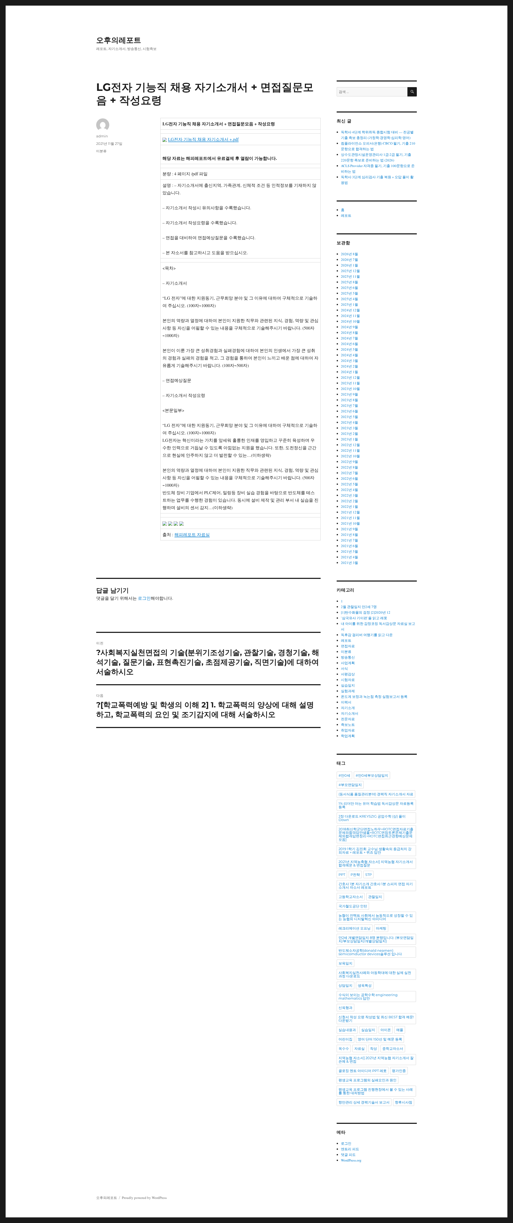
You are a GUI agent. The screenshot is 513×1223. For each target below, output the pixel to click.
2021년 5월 (349, 551)
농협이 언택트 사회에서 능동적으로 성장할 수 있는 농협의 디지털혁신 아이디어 (376, 917)
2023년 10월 (350, 388)
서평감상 (348, 674)
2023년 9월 (349, 394)
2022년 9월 (349, 461)
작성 (373, 1048)
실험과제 (348, 690)
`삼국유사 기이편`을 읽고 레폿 (364, 618)
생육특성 (365, 985)
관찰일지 (375, 897)
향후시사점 (403, 1102)
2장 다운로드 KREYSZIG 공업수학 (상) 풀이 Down (372, 818)
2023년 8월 (349, 399)
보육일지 (345, 963)
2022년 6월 (349, 478)
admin (102, 136)
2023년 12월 (350, 377)
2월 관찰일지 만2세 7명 (359, 606)
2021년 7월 (349, 540)
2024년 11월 (350, 315)
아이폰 (385, 1030)
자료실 (359, 1048)
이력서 (346, 702)
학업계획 (348, 735)
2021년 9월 (349, 529)
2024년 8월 (349, 332)
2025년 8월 (349, 282)
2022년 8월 (349, 467)
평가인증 (399, 1071)
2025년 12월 (350, 270)
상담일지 (345, 985)
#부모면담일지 (350, 785)
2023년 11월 (350, 383)
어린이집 (345, 1039)
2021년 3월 (349, 562)
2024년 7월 (349, 338)
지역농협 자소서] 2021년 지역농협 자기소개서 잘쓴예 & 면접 (376, 1059)
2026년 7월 (349, 259)
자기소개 (348, 707)
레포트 (346, 215)
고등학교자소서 (351, 897)
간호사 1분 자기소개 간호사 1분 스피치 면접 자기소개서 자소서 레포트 (376, 885)
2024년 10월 (350, 321)
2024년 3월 (349, 360)
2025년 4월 (349, 298)
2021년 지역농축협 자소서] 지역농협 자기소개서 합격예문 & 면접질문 (376, 863)
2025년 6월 (349, 287)
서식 (344, 668)
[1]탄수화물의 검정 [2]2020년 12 (365, 612)
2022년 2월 (349, 500)
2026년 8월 (349, 253)
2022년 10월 (350, 456)
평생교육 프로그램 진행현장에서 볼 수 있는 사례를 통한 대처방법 (376, 1091)
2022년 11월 (350, 450)
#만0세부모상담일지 (372, 775)
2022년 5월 (349, 484)
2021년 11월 (350, 517)
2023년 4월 (349, 422)
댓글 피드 (348, 1154)
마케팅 (381, 928)
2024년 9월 (349, 326)
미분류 (101, 151)
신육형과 (345, 1007)
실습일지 (348, 685)
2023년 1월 (349, 439)
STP (368, 874)
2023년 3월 (349, 427)
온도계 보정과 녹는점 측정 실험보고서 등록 (374, 696)
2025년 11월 (350, 276)
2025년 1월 (349, 304)
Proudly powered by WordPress (144, 1197)
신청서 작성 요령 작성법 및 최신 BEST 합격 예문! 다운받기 (376, 1019)
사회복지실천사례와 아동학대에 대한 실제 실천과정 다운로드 (375, 974)
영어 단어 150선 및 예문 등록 (380, 1039)
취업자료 (348, 730)
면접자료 (348, 646)
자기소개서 (349, 713)
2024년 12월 (350, 310)
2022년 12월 (350, 444)
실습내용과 (347, 1030)
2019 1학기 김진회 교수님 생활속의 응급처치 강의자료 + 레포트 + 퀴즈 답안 (375, 850)
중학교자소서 (392, 1048)
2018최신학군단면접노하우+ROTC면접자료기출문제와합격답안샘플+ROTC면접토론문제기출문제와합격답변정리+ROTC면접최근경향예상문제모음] (376, 834)
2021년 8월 (349, 534)
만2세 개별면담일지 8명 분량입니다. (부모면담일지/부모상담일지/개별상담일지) (376, 939)
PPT (342, 874)
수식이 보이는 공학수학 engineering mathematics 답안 (368, 996)
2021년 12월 (350, 512)
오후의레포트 (118, 40)
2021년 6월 (349, 545)
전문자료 (348, 719)
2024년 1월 (349, 371)
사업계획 (348, 662)
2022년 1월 (349, 506)
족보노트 (348, 724)
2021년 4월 (349, 557)
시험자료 (348, 679)
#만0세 (344, 775)
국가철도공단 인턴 (353, 906)
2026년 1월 (349, 265)
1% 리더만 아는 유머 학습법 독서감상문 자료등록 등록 (376, 805)
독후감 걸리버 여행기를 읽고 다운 (367, 634)
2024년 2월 (349, 366)
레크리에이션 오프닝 (355, 928)
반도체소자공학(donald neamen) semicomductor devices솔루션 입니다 (370, 952)
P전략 (355, 874)
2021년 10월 (350, 523)
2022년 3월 (349, 495)
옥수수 (344, 1048)
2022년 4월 (349, 489)
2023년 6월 (349, 411)
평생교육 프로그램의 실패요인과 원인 (368, 1080)
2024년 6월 (349, 343)
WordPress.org (351, 1160)
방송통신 (348, 657)
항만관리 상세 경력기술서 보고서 (364, 1102)
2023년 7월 (349, 405)
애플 (399, 1030)
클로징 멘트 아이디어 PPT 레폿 (363, 1071)
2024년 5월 (349, 349)
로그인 (144, 598)
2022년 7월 (349, 472)
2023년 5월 (349, 416)
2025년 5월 (349, 293)
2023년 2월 (349, 433)
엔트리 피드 (350, 1149)
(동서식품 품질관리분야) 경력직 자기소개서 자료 (376, 794)
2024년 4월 (349, 355)
